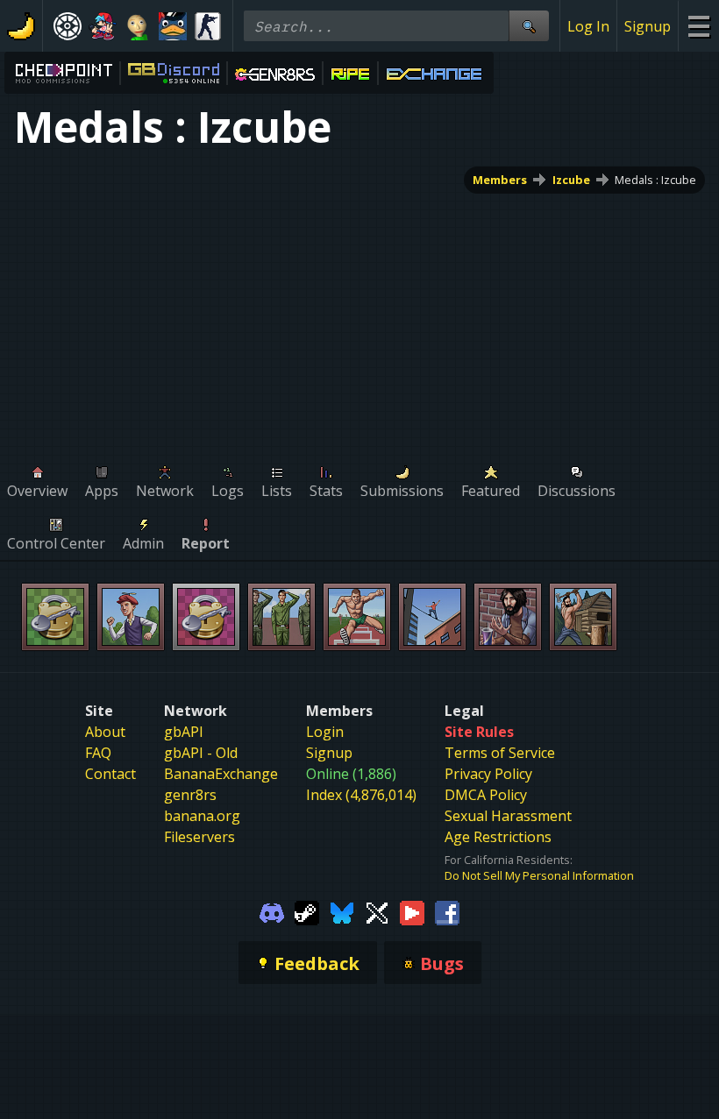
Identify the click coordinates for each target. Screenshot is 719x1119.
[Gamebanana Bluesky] (342, 911)
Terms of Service (500, 752)
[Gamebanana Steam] (307, 911)
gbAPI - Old (201, 752)
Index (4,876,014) (361, 794)
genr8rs (190, 794)
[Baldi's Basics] (137, 26)
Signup (647, 26)
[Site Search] (529, 26)
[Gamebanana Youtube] (412, 911)
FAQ (98, 752)
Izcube (571, 180)
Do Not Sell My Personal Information (539, 875)
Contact (110, 773)
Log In (588, 26)
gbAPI (183, 731)
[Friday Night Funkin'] (102, 26)
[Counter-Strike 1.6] (207, 26)
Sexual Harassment (508, 815)
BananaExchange (221, 773)
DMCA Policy (486, 794)
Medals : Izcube (655, 180)
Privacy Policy (488, 773)
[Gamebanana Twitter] (377, 911)
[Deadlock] (67, 26)
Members (500, 180)
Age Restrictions (498, 836)
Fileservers (199, 836)
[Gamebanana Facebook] (447, 911)
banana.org (202, 815)
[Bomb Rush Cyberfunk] (172, 26)
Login (325, 731)
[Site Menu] (698, 26)
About (105, 731)
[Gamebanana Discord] (272, 911)
